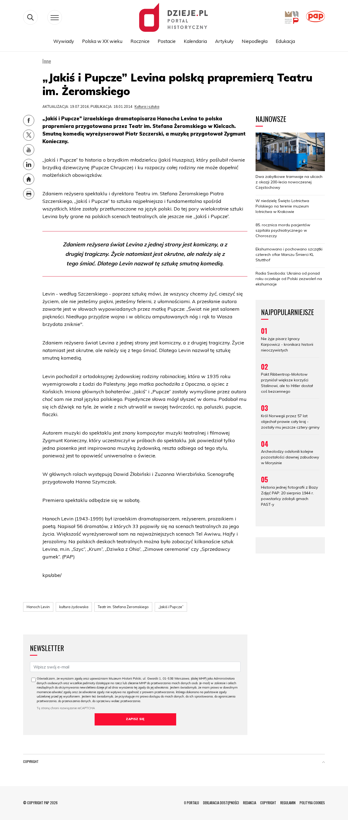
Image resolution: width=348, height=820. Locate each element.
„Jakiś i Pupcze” (171, 607)
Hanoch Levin (38, 607)
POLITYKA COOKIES (312, 802)
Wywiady (63, 41)
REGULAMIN (288, 802)
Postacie (167, 41)
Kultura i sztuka (147, 106)
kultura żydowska (73, 607)
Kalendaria (195, 41)
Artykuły (224, 41)
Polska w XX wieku (102, 41)
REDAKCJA (249, 802)
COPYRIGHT (268, 802)
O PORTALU (191, 802)
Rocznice (140, 41)
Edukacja (285, 41)
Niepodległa (255, 41)
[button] (323, 763)
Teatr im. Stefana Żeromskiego (123, 607)
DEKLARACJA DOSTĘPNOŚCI (221, 802)
